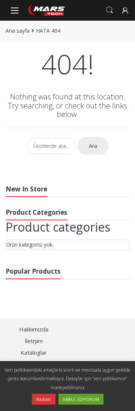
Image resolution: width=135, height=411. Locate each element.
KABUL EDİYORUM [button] (81, 399)
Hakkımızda (33, 329)
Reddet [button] (43, 399)
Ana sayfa (18, 30)
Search (109, 10)
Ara (93, 145)
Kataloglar (34, 352)
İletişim (34, 341)
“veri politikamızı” (109, 378)
